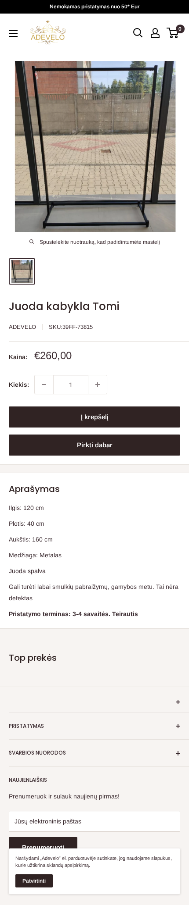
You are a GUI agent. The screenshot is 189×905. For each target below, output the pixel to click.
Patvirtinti (34, 881)
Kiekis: (19, 384)
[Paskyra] (155, 33)
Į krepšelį (95, 416)
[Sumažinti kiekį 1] (44, 384)
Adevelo (22, 327)
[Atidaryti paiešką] (138, 33)
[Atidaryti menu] (13, 33)
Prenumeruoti (43, 847)
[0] (172, 33)
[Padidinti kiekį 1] (97, 384)
